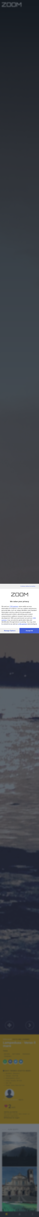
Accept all (29, 630)
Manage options (10, 630)
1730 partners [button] (13, 606)
